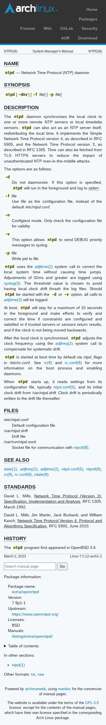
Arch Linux (31, 8)
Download (88, 38)
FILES (11, 410)
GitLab (66, 28)
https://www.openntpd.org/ (35, 614)
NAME (11, 63)
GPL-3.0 (92, 703)
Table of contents (23, 646)
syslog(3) (12, 283)
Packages (88, 19)
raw (41, 674)
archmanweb (35, 689)
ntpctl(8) (81, 447)
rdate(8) (41, 474)
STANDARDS (20, 487)
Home (92, 9)
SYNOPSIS (17, 85)
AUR (65, 38)
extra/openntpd (25, 591)
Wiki (48, 28)
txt (33, 674)
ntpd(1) (18, 665)
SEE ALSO (16, 460)
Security (90, 28)
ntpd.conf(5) (64, 387)
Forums (27, 28)
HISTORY (15, 538)
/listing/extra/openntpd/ (32, 636)
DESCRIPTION (21, 107)
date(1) (10, 469)
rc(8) (48, 362)
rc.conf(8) (73, 362)
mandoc (64, 689)
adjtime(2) (44, 266)
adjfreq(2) (64, 343)
